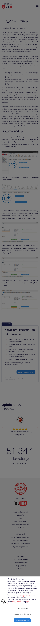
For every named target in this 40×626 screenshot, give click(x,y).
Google (22, 596)
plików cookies (17, 601)
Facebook (29, 596)
